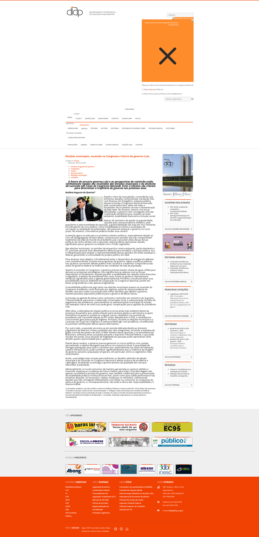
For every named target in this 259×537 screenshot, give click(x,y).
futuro (73, 171)
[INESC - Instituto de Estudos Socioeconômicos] (165, 469)
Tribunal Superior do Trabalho (132, 506)
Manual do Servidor (100, 500)
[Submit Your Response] (192, 99)
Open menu (129, 109)
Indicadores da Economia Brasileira (134, 496)
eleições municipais (79, 175)
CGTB (67, 506)
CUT (67, 490)
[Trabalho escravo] (129, 427)
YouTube (127, 528)
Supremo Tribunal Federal (130, 503)
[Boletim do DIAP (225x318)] (178, 196)
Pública (68, 516)
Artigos (76, 161)
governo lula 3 (77, 173)
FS (66, 493)
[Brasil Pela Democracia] (129, 442)
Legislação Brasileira (101, 487)
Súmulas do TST (125, 509)
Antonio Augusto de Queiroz (82, 166)
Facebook (115, 529)
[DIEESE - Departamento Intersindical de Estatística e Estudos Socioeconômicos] (147, 469)
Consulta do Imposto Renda (130, 490)
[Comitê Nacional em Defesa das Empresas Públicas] (172, 442)
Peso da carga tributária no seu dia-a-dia (136, 493)
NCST (67, 500)
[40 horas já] (86, 427)
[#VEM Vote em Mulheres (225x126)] (178, 251)
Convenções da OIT (100, 493)
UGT (67, 496)
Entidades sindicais (73, 487)
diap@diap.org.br (175, 510)
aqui (151, 89)
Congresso (75, 169)
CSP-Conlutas (70, 513)
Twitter (121, 529)
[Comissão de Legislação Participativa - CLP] (129, 469)
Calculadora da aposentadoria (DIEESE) (135, 487)
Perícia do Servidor (100, 503)
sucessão (74, 177)
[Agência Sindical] (92, 469)
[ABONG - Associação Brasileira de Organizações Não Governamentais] (74, 469)
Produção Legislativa (101, 513)
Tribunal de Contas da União (131, 500)
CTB (67, 503)
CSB (67, 509)
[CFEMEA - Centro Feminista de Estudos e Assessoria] (110, 469)
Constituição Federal (101, 490)
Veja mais (177, 229)
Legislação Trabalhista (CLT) (104, 496)
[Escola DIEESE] (86, 442)
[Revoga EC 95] (172, 427)
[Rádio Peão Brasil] (184, 469)
